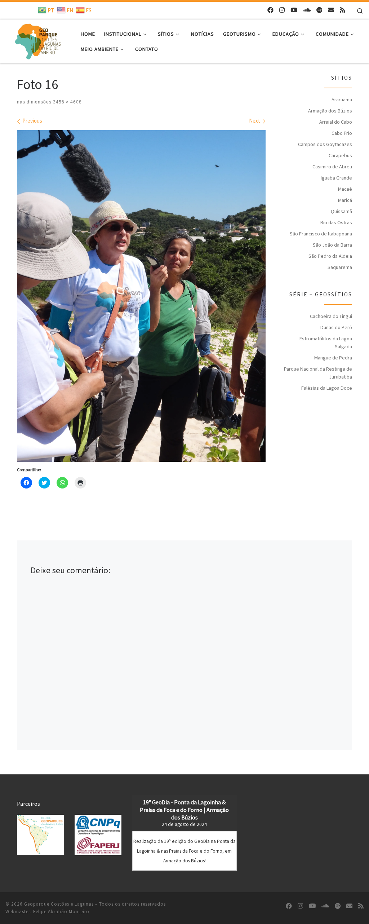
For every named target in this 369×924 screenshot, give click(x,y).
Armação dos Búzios (330, 110)
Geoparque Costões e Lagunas (59, 904)
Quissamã (341, 211)
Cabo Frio (342, 133)
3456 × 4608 (67, 102)
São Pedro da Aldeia (330, 256)
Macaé (345, 189)
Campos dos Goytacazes (325, 144)
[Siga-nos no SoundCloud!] (307, 10)
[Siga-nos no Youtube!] (293, 10)
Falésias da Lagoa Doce (326, 388)
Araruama (342, 99)
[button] (40, 835)
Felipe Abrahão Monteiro (61, 911)
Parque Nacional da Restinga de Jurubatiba (318, 373)
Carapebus (340, 155)
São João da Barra (332, 245)
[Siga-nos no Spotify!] (319, 10)
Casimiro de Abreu (332, 166)
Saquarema (340, 267)
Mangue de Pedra (333, 357)
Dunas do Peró (336, 327)
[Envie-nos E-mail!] (331, 10)
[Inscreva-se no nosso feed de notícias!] (342, 10)
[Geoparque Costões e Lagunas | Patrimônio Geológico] (37, 40)
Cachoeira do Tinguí (331, 316)
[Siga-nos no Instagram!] (282, 10)
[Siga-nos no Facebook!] (270, 10)
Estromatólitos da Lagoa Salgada (325, 342)
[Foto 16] (141, 296)
